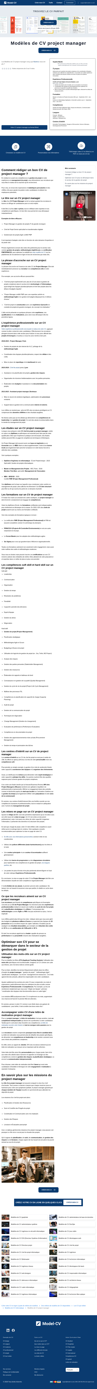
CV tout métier (7, 1356)
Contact (59, 3)
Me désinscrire (38, 1375)
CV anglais (69, 1350)
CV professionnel (8, 1350)
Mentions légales (39, 1369)
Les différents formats (40, 1350)
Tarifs (51, 3)
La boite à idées (39, 1356)
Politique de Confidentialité (11, 1372)
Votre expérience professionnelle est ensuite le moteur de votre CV (24, 329)
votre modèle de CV (39, 252)
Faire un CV (38, 1337)
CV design (6, 1341)
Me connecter (7, 1375)
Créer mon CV (40, 3)
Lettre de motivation (72, 1362)
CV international (70, 1353)
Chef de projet (15, 367)
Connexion (70, 3)
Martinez (36, 62)
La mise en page (39, 1347)
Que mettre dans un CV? (41, 1344)
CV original (6, 1344)
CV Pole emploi (70, 1347)
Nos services (7, 1369)
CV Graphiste (70, 1344)
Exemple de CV (8, 1337)
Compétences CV (71, 1356)
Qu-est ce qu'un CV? (40, 1341)
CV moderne (7, 1347)
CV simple (6, 1353)
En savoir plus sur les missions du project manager (79, 185)
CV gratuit (69, 1359)
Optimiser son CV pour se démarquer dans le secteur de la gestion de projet (79, 179)
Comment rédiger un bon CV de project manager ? (78, 173)
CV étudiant (69, 1341)
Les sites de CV (39, 1353)
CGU (35, 1372)
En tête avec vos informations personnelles (18, 837)
